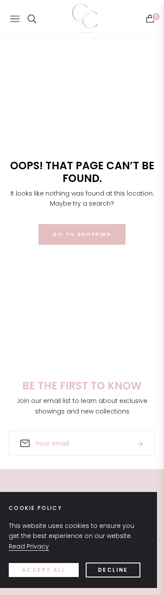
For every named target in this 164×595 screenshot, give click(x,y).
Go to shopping (82, 234)
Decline (113, 570)
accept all (44, 570)
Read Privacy (29, 546)
